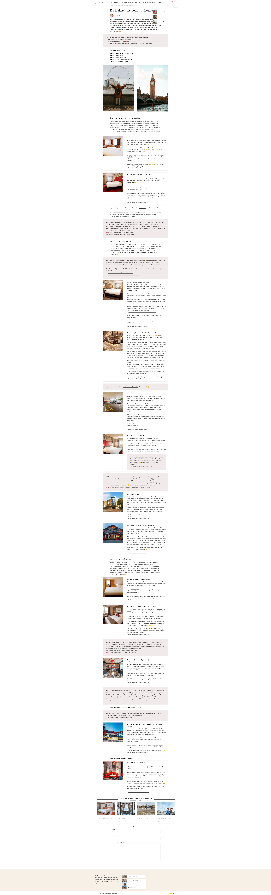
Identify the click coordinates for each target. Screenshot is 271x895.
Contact (174, 893)
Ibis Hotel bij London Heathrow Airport (123, 59)
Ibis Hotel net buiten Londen (120, 61)
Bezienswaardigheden (127, 2)
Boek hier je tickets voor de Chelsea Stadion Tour (122, 652)
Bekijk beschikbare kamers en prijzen (137, 429)
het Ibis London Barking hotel (134, 529)
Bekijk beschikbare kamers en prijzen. (137, 326)
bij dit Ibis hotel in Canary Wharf (147, 440)
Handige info (137, 2)
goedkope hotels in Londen (130, 387)
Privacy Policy (107, 893)
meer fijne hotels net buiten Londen (138, 788)
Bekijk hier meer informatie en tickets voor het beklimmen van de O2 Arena (129, 487)
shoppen (151, 609)
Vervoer (145, 2)
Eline (118, 15)
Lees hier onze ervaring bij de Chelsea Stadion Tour (122, 650)
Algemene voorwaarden (114, 893)
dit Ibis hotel (133, 581)
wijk (135, 589)
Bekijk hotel (128, 39)
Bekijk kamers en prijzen (136, 715)
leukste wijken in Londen (133, 590)
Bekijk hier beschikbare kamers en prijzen (138, 167)
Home (111, 5)
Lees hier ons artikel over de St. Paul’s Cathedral (122, 234)
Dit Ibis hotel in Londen (132, 335)
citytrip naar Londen (119, 19)
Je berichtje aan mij (118, 842)
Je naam (114, 829)
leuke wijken (156, 739)
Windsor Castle (159, 747)
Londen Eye (130, 157)
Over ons (160, 2)
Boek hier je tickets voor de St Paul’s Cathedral (121, 232)
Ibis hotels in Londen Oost (119, 55)
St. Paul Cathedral (129, 222)
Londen (110, 2)
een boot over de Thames (156, 308)
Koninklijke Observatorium (148, 404)
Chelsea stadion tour (132, 625)
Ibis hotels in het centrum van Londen (122, 53)
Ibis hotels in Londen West (119, 57)
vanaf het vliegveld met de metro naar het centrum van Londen (143, 142)
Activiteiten (116, 2)
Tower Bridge (142, 208)
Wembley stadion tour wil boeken (150, 666)
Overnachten (152, 2)
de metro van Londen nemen (141, 308)
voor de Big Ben (160, 355)
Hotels (119, 5)
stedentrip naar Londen (132, 244)
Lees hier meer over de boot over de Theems (120, 273)
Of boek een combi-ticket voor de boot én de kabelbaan (123, 275)
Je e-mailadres (116, 836)
